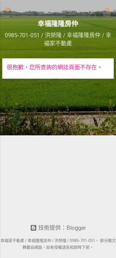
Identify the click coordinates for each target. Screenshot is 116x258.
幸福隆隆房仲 (58, 24)
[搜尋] (108, 11)
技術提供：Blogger (61, 227)
